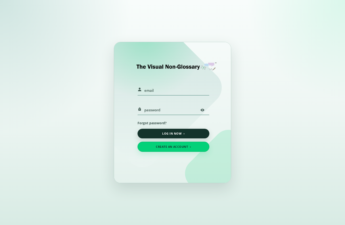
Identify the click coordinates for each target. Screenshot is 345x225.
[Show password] (202, 110)
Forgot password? (152, 123)
